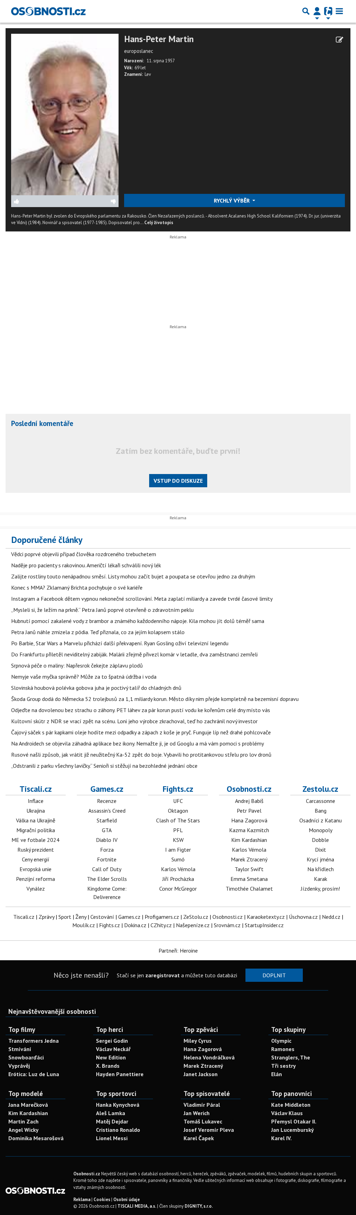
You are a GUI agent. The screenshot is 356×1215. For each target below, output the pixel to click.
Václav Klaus (287, 1113)
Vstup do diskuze (178, 480)
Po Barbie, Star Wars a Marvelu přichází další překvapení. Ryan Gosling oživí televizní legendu (119, 643)
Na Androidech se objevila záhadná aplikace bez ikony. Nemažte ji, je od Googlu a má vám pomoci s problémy (137, 743)
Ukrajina (35, 810)
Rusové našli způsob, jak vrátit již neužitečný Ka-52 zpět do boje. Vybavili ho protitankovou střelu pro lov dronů (141, 754)
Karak (320, 878)
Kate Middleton (290, 1104)
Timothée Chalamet (249, 888)
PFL (178, 830)
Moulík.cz (83, 925)
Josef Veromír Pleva (209, 1129)
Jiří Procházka (178, 878)
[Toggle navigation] (339, 11)
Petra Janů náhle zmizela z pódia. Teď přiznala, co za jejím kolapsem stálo (98, 632)
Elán (276, 1074)
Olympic (281, 1040)
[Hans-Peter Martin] (65, 113)
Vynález (35, 888)
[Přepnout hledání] (306, 11)
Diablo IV (107, 839)
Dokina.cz (135, 925)
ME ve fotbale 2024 (35, 839)
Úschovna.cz (303, 916)
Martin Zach (23, 1121)
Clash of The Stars (178, 820)
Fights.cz (178, 788)
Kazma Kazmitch (249, 830)
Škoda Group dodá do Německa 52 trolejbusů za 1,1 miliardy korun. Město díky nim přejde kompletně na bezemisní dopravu (155, 698)
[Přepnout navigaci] (317, 11)
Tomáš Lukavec (203, 1121)
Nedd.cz (331, 916)
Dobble (320, 839)
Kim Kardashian (249, 839)
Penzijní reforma (35, 878)
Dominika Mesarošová (36, 1138)
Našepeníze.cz (193, 925)
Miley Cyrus (198, 1040)
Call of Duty (106, 869)
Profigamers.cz (162, 916)
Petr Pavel (249, 810)
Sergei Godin (112, 1040)
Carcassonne (320, 800)
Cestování (102, 916)
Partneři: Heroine (178, 950)
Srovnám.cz (227, 925)
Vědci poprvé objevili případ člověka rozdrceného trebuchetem (83, 554)
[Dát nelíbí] (92, 201)
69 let (140, 68)
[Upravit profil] (339, 40)
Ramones (282, 1049)
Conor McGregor (178, 888)
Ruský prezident (35, 849)
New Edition (111, 1057)
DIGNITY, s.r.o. (199, 1206)
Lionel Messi (112, 1138)
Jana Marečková (28, 1104)
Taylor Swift (249, 869)
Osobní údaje (126, 1199)
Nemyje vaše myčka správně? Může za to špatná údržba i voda (83, 676)
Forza (107, 849)
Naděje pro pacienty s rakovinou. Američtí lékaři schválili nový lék (86, 565)
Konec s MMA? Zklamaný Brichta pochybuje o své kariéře (77, 587)
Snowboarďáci (26, 1057)
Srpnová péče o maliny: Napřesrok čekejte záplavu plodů (77, 665)
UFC (178, 800)
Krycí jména (320, 859)
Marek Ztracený (249, 859)
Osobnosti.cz (249, 788)
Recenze (106, 800)
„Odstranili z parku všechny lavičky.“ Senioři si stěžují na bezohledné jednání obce (104, 765)
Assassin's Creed (107, 810)
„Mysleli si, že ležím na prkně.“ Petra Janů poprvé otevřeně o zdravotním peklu (102, 609)
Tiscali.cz (35, 788)
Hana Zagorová (249, 820)
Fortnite (106, 859)
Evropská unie (35, 869)
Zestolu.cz (320, 788)
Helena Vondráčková (209, 1057)
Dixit (320, 849)
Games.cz (106, 788)
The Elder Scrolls (107, 878)
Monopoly (320, 830)
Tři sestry (283, 1065)
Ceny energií (35, 859)
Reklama (81, 1199)
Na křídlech (320, 869)
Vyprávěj (19, 1065)
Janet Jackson (201, 1074)
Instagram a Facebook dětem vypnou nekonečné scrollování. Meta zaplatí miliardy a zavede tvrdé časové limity (142, 598)
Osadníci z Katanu (320, 820)
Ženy (80, 916)
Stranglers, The (290, 1057)
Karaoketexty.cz (266, 916)
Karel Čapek (199, 1138)
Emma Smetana (249, 878)
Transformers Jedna (33, 1040)
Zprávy (46, 916)
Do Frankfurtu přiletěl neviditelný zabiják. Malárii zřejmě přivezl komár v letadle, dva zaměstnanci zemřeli (134, 654)
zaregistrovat (162, 975)
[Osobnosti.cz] (48, 11)
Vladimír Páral (202, 1104)
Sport (64, 916)
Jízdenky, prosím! (320, 888)
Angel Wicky (23, 1129)
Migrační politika (35, 830)
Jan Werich (197, 1113)
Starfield (107, 820)
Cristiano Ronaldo (118, 1129)
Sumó (178, 859)
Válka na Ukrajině (35, 820)
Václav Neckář (113, 1049)
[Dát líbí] (38, 201)
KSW (178, 839)
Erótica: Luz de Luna (33, 1074)
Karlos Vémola (178, 869)
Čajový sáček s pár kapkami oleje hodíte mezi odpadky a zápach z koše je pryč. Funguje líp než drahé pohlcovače (141, 732)
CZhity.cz (161, 925)
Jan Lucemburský (292, 1129)
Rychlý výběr (232, 200)
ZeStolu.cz (195, 916)
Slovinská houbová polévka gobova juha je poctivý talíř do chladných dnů (96, 687)
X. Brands (108, 1065)
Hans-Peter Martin (159, 39)
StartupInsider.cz (264, 925)
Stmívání (19, 1049)
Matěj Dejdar (112, 1121)
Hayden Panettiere (120, 1074)
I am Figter (178, 849)
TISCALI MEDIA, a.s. (137, 1206)
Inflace (35, 800)
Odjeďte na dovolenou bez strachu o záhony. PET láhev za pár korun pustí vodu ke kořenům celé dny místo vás (140, 710)
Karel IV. (281, 1138)
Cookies (102, 1199)
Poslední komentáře (42, 423)
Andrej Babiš (249, 800)
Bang (320, 810)
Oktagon (178, 810)
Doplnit (274, 975)
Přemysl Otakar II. (293, 1121)
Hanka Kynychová (117, 1104)
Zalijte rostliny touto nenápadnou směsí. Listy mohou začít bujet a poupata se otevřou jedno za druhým (133, 576)
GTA (107, 830)
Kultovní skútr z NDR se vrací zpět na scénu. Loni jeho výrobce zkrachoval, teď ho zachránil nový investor (134, 721)
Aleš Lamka (110, 1113)
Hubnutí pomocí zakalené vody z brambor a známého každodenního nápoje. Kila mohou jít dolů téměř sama (137, 620)
